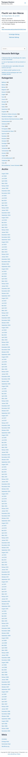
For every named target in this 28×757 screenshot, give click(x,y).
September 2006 (6, 718)
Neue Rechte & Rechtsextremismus (11, 119)
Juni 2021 (4, 303)
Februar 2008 (5, 677)
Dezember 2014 (6, 484)
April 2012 (4, 562)
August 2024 (5, 217)
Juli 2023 (4, 244)
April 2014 (4, 503)
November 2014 (6, 486)
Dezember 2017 (6, 406)
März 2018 (4, 398)
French (3, 99)
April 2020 (4, 337)
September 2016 (6, 432)
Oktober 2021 (5, 293)
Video (3, 163)
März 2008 (4, 674)
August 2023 (5, 242)
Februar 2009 (5, 652)
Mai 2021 (4, 305)
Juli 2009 (4, 640)
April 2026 (4, 181)
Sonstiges (4, 143)
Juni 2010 (4, 613)
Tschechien (4, 148)
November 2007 (6, 684)
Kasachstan (5, 109)
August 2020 (5, 327)
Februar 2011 (5, 596)
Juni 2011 (4, 586)
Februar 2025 (5, 208)
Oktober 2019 (5, 352)
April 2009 (4, 647)
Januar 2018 (5, 403)
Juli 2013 (4, 525)
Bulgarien (4, 89)
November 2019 (6, 349)
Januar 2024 (5, 232)
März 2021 (4, 310)
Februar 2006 (5, 728)
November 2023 (6, 237)
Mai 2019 (4, 364)
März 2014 (4, 506)
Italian (3, 106)
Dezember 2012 (6, 542)
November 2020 (6, 320)
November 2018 (6, 379)
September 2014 (6, 491)
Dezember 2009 (6, 628)
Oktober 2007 (5, 687)
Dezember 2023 (6, 234)
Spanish (4, 146)
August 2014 (5, 494)
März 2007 (4, 704)
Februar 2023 (5, 254)
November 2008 (6, 660)
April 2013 (4, 533)
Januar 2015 (5, 481)
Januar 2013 (5, 540)
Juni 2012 (4, 557)
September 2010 (6, 606)
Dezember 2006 (6, 711)
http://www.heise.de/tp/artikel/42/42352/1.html (14, 29)
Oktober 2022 (5, 264)
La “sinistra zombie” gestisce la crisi (11, 70)
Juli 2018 (4, 388)
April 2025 (4, 203)
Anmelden (4, 739)
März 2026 (4, 183)
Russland (4, 138)
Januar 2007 (5, 709)
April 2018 (4, 396)
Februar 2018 (5, 401)
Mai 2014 (4, 501)
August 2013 (5, 523)
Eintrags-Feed (5, 741)
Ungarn (3, 155)
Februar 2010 (5, 623)
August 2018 (5, 386)
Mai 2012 (4, 560)
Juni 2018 (4, 391)
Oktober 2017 (5, 410)
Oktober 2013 (5, 518)
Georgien (4, 102)
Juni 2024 (4, 220)
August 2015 (5, 464)
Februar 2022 (5, 283)
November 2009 (6, 630)
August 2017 (5, 415)
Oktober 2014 (5, 489)
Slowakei (4, 141)
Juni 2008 (4, 667)
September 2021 (6, 296)
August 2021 (5, 298)
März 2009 (4, 650)
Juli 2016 (4, 437)
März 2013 (4, 535)
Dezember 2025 (6, 190)
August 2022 (5, 269)
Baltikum (4, 82)
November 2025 (6, 193)
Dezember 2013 (6, 513)
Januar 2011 (5, 599)
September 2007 (6, 689)
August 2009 (5, 638)
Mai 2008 (4, 669)
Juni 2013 (4, 528)
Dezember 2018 (6, 376)
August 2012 (5, 552)
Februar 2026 (5, 186)
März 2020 (4, 340)
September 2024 (6, 215)
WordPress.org (5, 746)
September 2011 (6, 579)
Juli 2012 (4, 555)
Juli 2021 (4, 300)
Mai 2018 (4, 393)
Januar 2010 (5, 625)
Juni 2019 (4, 362)
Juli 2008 (4, 665)
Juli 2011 (4, 584)
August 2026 (5, 173)
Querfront (4, 133)
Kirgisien (4, 111)
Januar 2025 (5, 210)
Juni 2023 (4, 247)
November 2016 (6, 428)
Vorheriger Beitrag (14, 34)
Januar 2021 (5, 315)
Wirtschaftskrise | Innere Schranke (10, 165)
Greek (3, 104)
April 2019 (4, 366)
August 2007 (5, 691)
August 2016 (5, 435)
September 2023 (6, 239)
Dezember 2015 (6, 454)
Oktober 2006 (5, 716)
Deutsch (4, 92)
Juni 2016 (4, 440)
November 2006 (6, 713)
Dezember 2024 (6, 212)
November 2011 (6, 574)
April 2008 (4, 672)
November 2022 (6, 261)
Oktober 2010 (5, 604)
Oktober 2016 (5, 430)
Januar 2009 (5, 655)
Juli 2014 (4, 496)
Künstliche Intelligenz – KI (8, 116)
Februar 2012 (5, 567)
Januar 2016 (5, 452)
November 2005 (6, 731)
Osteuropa (4, 124)
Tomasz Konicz (7, 2)
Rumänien (4, 136)
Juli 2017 (4, 418)
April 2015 (4, 474)
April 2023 (4, 249)
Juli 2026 (4, 176)
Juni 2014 (4, 498)
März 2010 (4, 621)
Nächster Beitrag (14, 37)
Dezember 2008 (6, 657)
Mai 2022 (4, 276)
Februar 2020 (5, 342)
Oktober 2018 (5, 381)
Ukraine (4, 153)
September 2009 (6, 635)
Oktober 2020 (5, 322)
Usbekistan (4, 160)
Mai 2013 (4, 530)
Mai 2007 (4, 699)
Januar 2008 (5, 679)
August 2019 (5, 357)
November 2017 (6, 408)
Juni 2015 (4, 469)
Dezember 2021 (6, 288)
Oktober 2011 (5, 577)
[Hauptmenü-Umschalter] (25, 2)
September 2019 (6, 354)
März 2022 (4, 281)
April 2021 (4, 308)
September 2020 (6, 325)
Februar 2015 (5, 479)
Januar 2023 (5, 256)
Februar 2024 (5, 230)
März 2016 (4, 447)
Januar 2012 (5, 569)
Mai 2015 (4, 472)
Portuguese (5, 128)
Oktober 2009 (5, 633)
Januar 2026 (5, 188)
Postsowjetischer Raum (8, 131)
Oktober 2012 (5, 547)
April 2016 (4, 445)
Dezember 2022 (6, 259)
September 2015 (6, 462)
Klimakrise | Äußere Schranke (9, 114)
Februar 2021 (5, 313)
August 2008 (5, 662)
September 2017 (6, 413)
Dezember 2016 (6, 425)
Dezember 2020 (6, 318)
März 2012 (4, 564)
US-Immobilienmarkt (7, 158)
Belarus (3, 84)
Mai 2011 (4, 589)
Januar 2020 (5, 344)
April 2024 (4, 225)
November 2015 (6, 457)
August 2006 (5, 721)
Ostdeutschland (6, 121)
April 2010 (4, 618)
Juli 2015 (4, 467)
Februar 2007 (5, 706)
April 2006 (4, 723)
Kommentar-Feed (6, 744)
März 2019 (4, 369)
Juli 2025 (4, 195)
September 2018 (6, 384)
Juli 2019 (4, 359)
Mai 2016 (4, 442)
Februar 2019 (5, 371)
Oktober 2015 (5, 459)
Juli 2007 (4, 694)
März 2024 (4, 227)
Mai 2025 (4, 200)
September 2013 (6, 520)
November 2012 (6, 545)
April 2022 (4, 278)
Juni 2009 (4, 643)
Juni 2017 (4, 420)
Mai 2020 (4, 335)
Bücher (3, 87)
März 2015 (4, 476)
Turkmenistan (5, 150)
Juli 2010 (4, 611)
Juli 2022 (4, 271)
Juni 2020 (4, 332)
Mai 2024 (4, 222)
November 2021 (6, 291)
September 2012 (6, 550)
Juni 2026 (4, 178)
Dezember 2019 (6, 347)
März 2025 (4, 205)
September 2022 (6, 266)
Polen (3, 126)
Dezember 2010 (6, 601)
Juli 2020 (4, 330)
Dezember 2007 (6, 682)
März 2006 (4, 726)
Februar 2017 (5, 423)
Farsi (3, 97)
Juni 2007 (4, 696)
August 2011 (5, 582)
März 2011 (4, 594)
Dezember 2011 (6, 572)
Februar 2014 (5, 508)
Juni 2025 (4, 198)
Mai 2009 (4, 645)
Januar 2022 (5, 286)
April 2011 (4, 591)
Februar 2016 (5, 450)
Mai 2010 (4, 616)
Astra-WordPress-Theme (14, 754)
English (3, 94)
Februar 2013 (5, 538)
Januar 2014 (5, 511)
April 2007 (4, 701)
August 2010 (5, 608)
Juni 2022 (4, 274)
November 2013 (6, 516)
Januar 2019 (5, 374)
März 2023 (4, 252)
